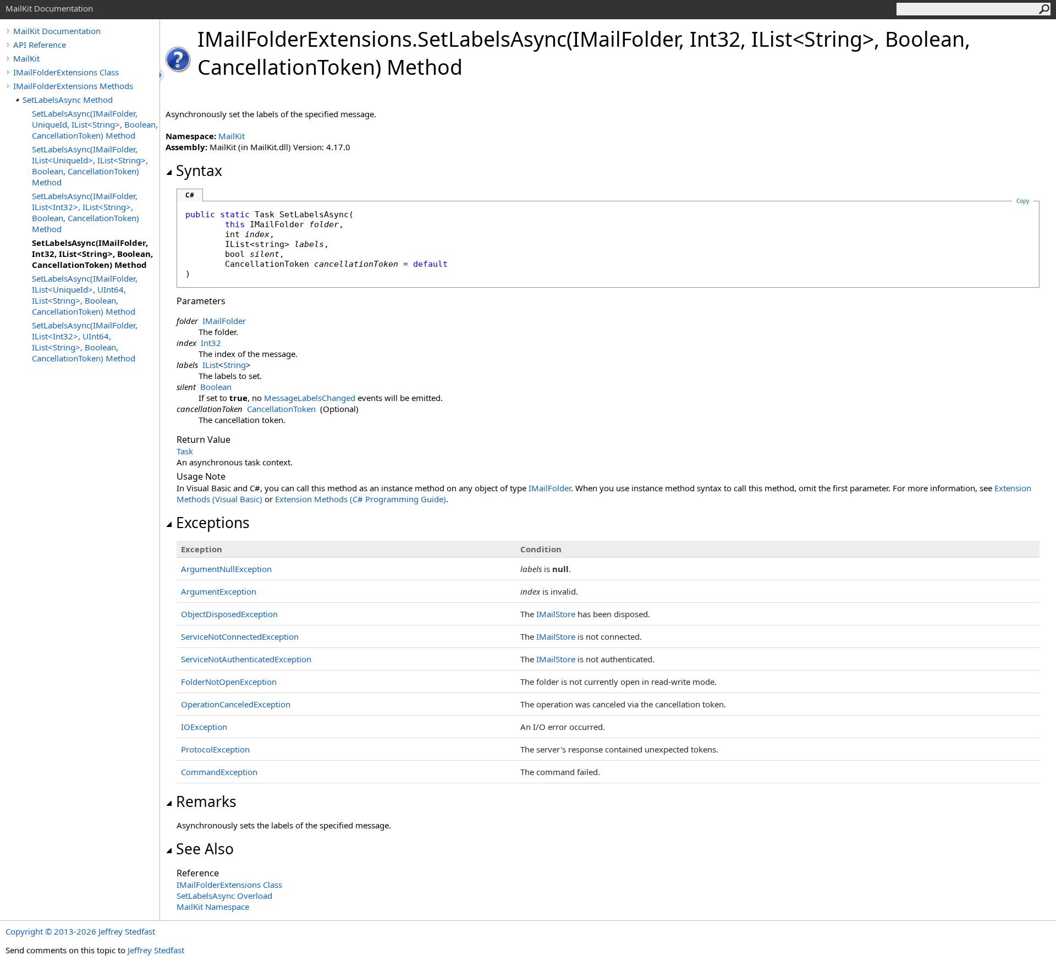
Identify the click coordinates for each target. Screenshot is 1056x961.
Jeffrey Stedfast (156, 949)
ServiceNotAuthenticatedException (246, 659)
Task (185, 451)
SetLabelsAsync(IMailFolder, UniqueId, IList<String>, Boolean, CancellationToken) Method (95, 124)
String (234, 364)
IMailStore (555, 613)
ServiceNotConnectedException (240, 636)
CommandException (219, 771)
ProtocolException (215, 749)
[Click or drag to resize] (162, 75)
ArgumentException (218, 591)
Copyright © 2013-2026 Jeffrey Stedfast (80, 931)
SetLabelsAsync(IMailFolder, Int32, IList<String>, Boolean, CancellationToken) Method (92, 253)
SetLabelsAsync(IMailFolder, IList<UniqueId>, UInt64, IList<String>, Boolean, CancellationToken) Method (85, 295)
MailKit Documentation (57, 30)
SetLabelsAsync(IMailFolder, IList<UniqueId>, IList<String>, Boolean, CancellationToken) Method (90, 166)
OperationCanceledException (235, 704)
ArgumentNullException (226, 568)
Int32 (211, 342)
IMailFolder (224, 320)
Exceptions (213, 522)
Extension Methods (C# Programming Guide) (360, 498)
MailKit (26, 58)
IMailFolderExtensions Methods (73, 85)
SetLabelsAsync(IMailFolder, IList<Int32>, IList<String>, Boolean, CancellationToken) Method (85, 212)
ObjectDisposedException (229, 613)
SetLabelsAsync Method (68, 99)
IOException (204, 726)
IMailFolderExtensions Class (66, 72)
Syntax (199, 170)
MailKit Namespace (213, 906)
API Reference (39, 44)
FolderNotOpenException (229, 681)
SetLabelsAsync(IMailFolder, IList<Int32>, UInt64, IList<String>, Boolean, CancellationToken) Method (85, 342)
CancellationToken (281, 408)
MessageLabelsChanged (309, 397)
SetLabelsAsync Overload (224, 895)
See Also (205, 849)
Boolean (216, 386)
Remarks (206, 801)
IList (210, 364)
